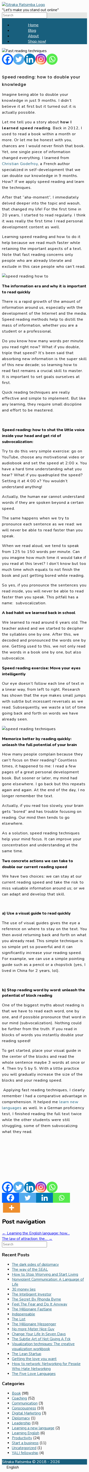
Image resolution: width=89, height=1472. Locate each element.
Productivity (22, 1438)
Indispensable (23, 1314)
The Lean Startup (26, 1353)
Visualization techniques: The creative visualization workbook (43, 1346)
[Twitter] (18, 59)
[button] (44, 1467)
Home (33, 25)
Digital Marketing (26, 1413)
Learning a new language (33, 1428)
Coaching (19, 1398)
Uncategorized (24, 1447)
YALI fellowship (25, 1452)
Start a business (25, 1442)
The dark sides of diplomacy (35, 1264)
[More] (11, 1208)
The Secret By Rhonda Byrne (36, 1299)
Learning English (25, 1433)
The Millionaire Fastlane (32, 1309)
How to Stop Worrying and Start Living (45, 1274)
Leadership (21, 1423)
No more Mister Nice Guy (33, 1329)
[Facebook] (7, 59)
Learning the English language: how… (36, 1233)
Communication (25, 1403)
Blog (32, 30)
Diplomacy (21, 1418)
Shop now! (37, 41)
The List (18, 1319)
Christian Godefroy (20, 164)
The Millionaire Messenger (34, 1324)
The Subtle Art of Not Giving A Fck (41, 1338)
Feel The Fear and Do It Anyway (39, 1304)
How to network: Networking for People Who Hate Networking (46, 1366)
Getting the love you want (34, 1358)
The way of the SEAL (30, 1269)
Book (16, 1393)
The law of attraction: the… (27, 1238)
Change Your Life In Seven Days (39, 1334)
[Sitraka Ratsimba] (23, 4)
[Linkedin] (29, 59)
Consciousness (24, 1408)
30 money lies (24, 1289)
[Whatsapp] (52, 59)
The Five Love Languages (34, 1373)
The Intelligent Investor (31, 1294)
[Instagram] (40, 59)
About (33, 36)
